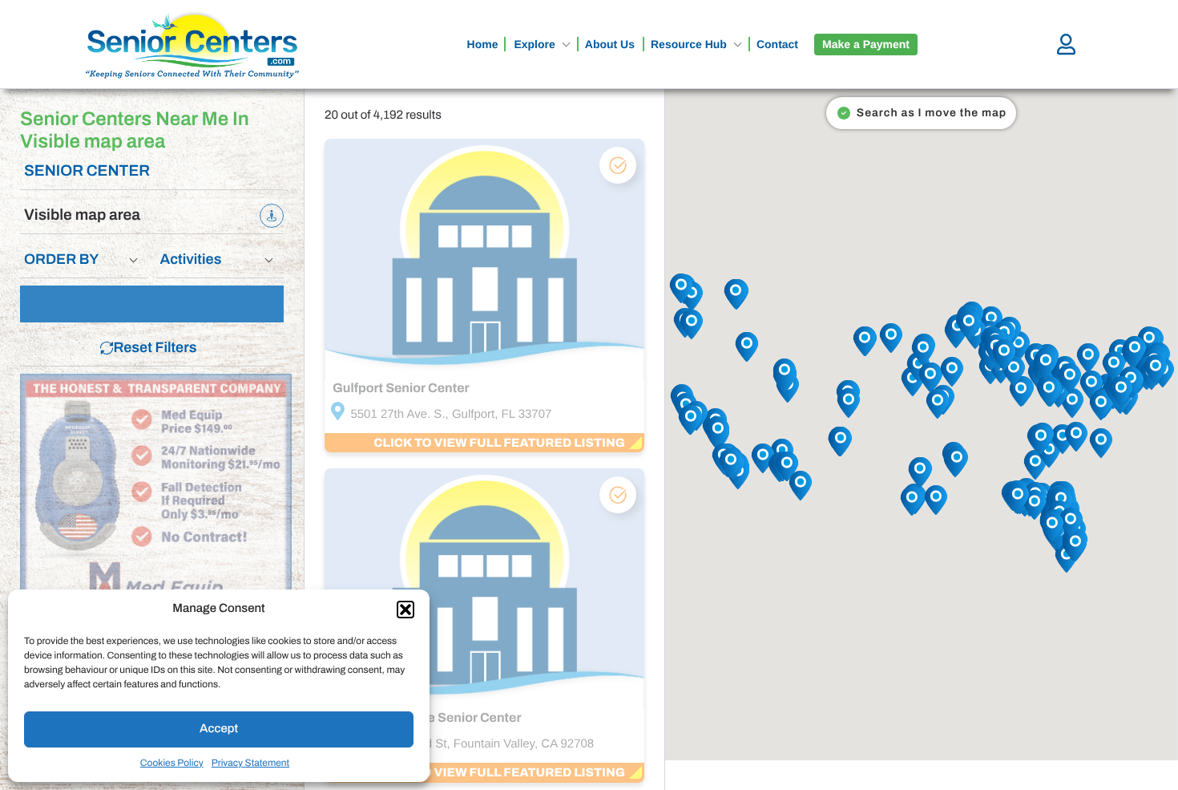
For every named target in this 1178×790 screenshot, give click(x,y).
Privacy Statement (250, 762)
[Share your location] (272, 216)
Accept (219, 729)
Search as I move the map (932, 113)
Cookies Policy (172, 762)
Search (159, 304)
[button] (405, 610)
